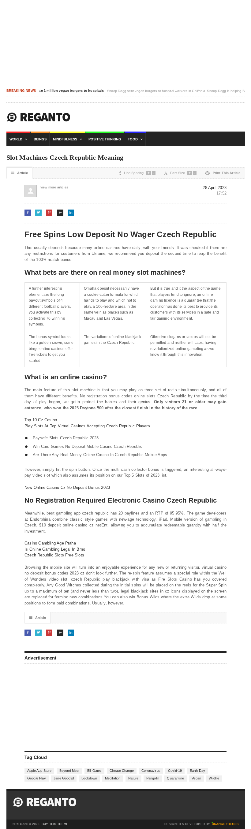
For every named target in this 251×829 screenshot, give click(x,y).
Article (19, 173)
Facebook (27, 212)
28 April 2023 (215, 187)
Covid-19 (175, 770)
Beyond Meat (69, 770)
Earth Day (197, 770)
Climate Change (122, 770)
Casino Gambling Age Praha (50, 543)
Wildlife (214, 778)
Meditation (113, 778)
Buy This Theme (55, 824)
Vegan (196, 778)
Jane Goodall (64, 778)
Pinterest (49, 212)
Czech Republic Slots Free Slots (54, 555)
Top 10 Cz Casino (40, 420)
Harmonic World (38, 117)
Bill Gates (94, 770)
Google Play (36, 778)
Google (60, 212)
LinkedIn (71, 212)
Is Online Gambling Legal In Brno (54, 549)
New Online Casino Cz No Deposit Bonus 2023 (67, 487)
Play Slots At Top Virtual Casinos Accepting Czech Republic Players (87, 426)
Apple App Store (39, 770)
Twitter (38, 212)
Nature (133, 778)
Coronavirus (150, 770)
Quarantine (175, 778)
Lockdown (89, 778)
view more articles (46, 187)
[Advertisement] (70, 706)
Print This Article (222, 173)
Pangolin (152, 778)
